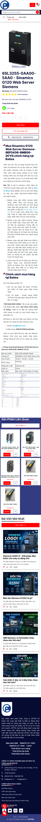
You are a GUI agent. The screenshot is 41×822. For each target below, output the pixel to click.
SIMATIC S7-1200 (27, 743)
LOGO (29, 746)
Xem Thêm (19, 426)
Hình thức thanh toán (8, 797)
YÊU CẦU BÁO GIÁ (20, 131)
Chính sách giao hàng (8, 791)
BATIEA (31, 819)
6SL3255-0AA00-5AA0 (24, 354)
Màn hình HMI (12, 743)
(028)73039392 (9, 773)
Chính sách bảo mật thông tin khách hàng (15, 800)
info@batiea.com (19, 326)
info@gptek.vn (9, 779)
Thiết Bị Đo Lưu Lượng (20, 748)
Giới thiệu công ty (7, 788)
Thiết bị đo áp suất (20, 751)
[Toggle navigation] (32, 5)
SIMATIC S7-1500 (17, 746)
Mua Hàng (20, 125)
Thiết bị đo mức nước (20, 754)
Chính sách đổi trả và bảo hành (11, 794)
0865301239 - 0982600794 (22, 137)
